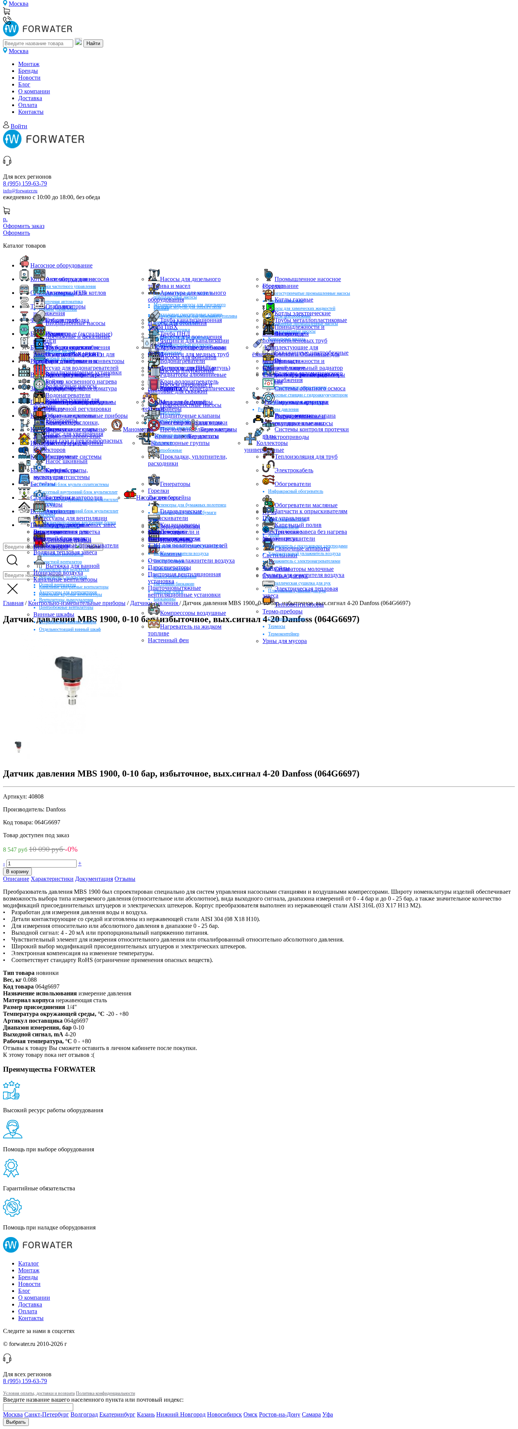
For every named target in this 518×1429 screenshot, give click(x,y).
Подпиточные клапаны (190, 415)
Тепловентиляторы (299, 604)
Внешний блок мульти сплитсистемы (74, 484)
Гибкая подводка (67, 320)
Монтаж (28, 64)
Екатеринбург (117, 1414)
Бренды (28, 71)
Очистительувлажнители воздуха (191, 560)
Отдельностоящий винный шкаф (70, 629)
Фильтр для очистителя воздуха (303, 575)
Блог (24, 84)
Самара (311, 1414)
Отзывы (125, 879)
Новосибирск (224, 1414)
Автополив (60, 511)
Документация (94, 879)
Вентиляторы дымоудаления (66, 599)
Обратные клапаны (71, 415)
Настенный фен (168, 640)
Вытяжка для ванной (73, 566)
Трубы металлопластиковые (311, 320)
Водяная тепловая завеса (65, 552)
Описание (16, 879)
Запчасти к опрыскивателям (311, 511)
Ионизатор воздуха (58, 572)
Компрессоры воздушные (193, 613)
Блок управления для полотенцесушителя (60, 535)
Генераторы (175, 484)
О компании (34, 91)
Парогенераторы (169, 567)
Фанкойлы (276, 568)
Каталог (28, 1263)
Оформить (16, 233)
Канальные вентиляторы (65, 579)
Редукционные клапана (305, 415)
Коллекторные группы (180, 443)
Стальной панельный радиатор (302, 368)
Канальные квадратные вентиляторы (73, 587)
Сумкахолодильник (286, 618)
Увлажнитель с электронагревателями (304, 561)
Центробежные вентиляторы (66, 607)
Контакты (31, 111)
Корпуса (171, 388)
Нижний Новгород (181, 1414)
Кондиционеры (180, 525)
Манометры (138, 429)
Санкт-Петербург (46, 1414)
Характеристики (52, 879)
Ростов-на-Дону (279, 1414)
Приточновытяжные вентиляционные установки (184, 591)
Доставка (30, 98)
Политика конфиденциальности (105, 1393)
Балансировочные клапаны (81, 402)
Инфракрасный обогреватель (295, 491)
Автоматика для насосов (77, 279)
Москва (18, 3)
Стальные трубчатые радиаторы (303, 374)
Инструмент (61, 456)
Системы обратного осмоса (310, 388)
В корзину (17, 871)
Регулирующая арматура (296, 402)
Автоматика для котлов (76, 292)
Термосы (276, 626)
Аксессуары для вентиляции (70, 518)
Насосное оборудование (61, 265)
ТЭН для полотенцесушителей (188, 545)
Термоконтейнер (283, 634)
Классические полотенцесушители (174, 535)
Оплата (27, 105)
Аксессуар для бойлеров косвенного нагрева (64, 357)
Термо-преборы (282, 611)
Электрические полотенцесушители (288, 535)
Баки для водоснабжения (78, 347)
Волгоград (84, 1414)
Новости (29, 77)
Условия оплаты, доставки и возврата (39, 1393)
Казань (146, 1414)
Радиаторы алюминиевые (193, 374)
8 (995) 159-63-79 (25, 183)
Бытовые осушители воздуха (181, 553)
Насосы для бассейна (163, 497)
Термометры (216, 429)
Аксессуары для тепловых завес (74, 525)
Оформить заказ (23, 226)
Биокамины (165, 599)
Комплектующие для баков (189, 347)
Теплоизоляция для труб (306, 456)
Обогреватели (293, 484)
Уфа (327, 1414)
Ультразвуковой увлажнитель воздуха (304, 553)
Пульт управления (285, 518)
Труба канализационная (191, 320)
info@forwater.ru (20, 190)
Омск (250, 1414)
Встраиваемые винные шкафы (67, 621)
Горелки (273, 286)
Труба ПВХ (163, 327)
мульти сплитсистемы (61, 477)
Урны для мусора (284, 641)
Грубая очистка (65, 388)
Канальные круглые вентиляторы (70, 594)
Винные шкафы (53, 614)
